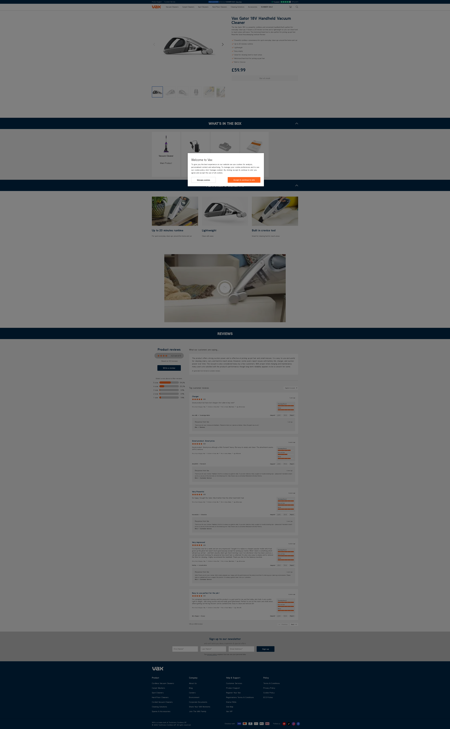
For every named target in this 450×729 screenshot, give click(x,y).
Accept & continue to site (244, 180)
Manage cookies (203, 180)
